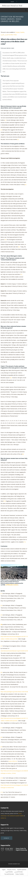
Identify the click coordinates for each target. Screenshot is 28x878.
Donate (6, 838)
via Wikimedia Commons (11, 584)
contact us (3, 818)
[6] (19, 247)
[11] (25, 542)
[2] (1, 130)
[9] (23, 454)
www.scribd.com (13, 761)
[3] (18, 139)
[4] (25, 184)
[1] (5, 120)
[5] (5, 239)
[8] (10, 377)
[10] (5, 501)
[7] (21, 274)
